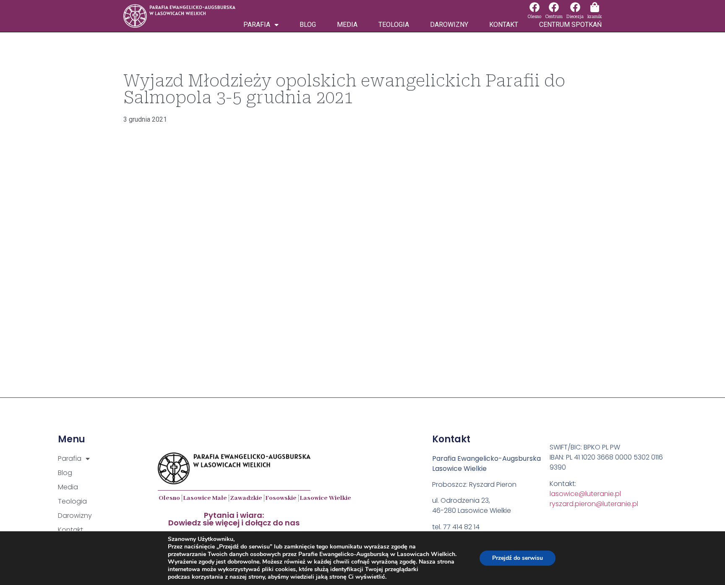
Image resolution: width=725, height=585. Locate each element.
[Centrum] (554, 7)
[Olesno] (534, 7)
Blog (308, 25)
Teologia (393, 25)
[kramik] (594, 7)
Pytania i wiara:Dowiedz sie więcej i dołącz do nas (234, 519)
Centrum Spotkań (570, 25)
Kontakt (503, 25)
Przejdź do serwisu (517, 558)
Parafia (256, 25)
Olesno (534, 16)
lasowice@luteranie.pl (585, 494)
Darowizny (449, 25)
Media (347, 25)
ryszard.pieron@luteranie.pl (594, 504)
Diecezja (575, 16)
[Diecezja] (575, 7)
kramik (594, 16)
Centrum (554, 16)
